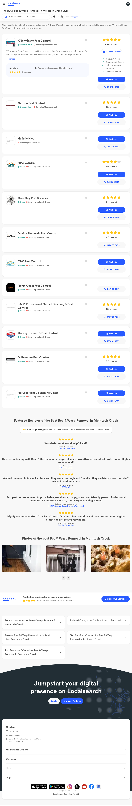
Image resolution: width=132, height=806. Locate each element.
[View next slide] (68, 578)
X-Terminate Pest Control (66, 449)
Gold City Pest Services (66, 525)
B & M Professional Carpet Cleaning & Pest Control (66, 506)
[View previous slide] (63, 578)
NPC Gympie (66, 487)
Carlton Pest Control (66, 468)
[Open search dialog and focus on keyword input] (4, 16)
